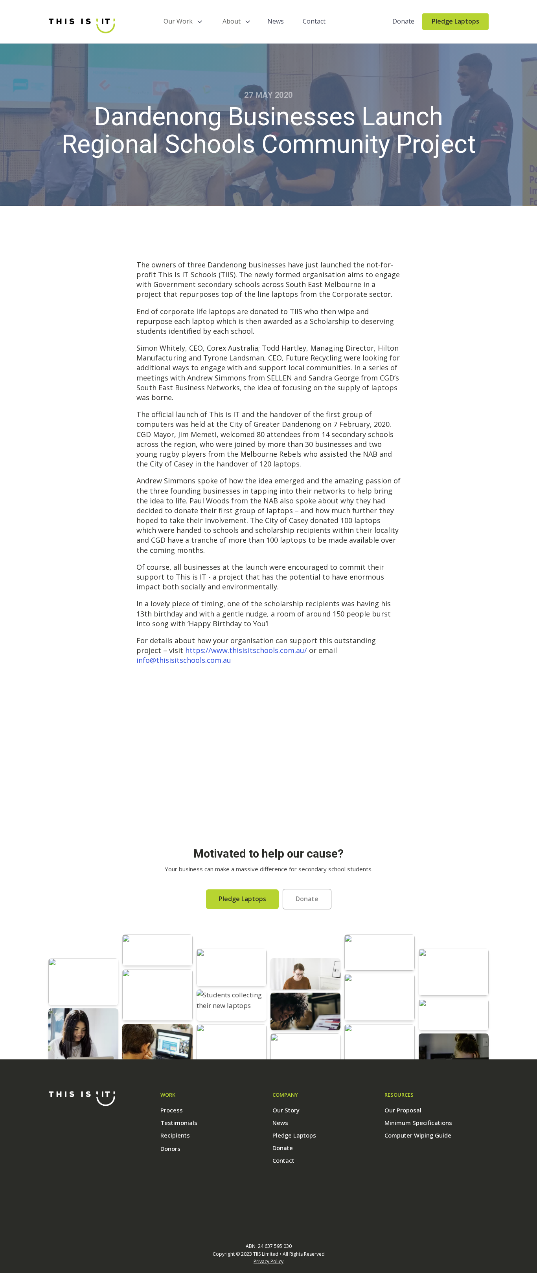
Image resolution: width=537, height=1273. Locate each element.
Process (171, 1110)
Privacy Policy (268, 1261)
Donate (403, 21)
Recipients (175, 1135)
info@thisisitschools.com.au (183, 660)
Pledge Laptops (455, 21)
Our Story (286, 1110)
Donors (170, 1148)
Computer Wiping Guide (417, 1135)
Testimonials (178, 1123)
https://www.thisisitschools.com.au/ (246, 650)
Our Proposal (402, 1110)
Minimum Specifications (418, 1123)
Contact (314, 21)
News (275, 21)
